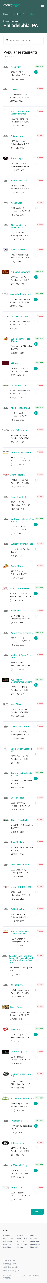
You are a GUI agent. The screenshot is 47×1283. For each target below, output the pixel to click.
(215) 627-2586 (17, 533)
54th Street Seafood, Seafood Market (20, 112)
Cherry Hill (7, 1244)
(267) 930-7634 (18, 1133)
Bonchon (15, 1029)
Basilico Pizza (17, 797)
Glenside (20, 1247)
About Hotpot (17, 158)
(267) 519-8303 (17, 854)
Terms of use (9, 1260)
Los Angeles (8, 1239)
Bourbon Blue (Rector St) (21, 1075)
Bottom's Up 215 (19, 1051)
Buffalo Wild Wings (19, 1165)
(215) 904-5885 (17, 375)
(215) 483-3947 (17, 215)
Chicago (33, 1236)
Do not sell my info (11, 1270)
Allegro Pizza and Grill (21, 408)
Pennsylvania (16, 14)
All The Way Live (18, 385)
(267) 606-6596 (17, 578)
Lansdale (33, 1239)
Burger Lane (16, 1187)
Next (37, 1211)
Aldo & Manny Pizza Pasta (20, 340)
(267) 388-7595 (17, 1155)
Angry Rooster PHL (20, 497)
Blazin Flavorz (17, 1007)
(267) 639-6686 (17, 1041)
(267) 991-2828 (17, 79)
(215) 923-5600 (17, 645)
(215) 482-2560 (17, 832)
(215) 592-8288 (17, 787)
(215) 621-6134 (17, 810)
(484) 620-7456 (17, 509)
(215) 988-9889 (16, 600)
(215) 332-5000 (17, 284)
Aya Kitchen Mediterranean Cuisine (21, 680)
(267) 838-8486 (17, 1019)
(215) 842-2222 (17, 328)
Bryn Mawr (7, 1247)
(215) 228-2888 (17, 738)
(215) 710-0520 (17, 946)
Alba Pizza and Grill (19, 316)
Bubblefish (16, 1120)
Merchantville (22, 1244)
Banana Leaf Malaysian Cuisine (22, 774)
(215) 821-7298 (17, 397)
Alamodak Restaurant (20, 294)
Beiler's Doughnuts (20, 864)
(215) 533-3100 (17, 899)
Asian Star (16, 610)
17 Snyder (16, 67)
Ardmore (20, 1241)
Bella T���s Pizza (21, 887)
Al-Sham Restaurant (20, 272)
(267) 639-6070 (17, 997)
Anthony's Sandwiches (22, 544)
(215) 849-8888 (17, 101)
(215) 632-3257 (17, 694)
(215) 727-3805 (17, 126)
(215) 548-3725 (17, 148)
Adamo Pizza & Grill (20, 180)
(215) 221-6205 (17, 1199)
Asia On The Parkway (20, 588)
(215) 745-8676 (17, 921)
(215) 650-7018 (17, 669)
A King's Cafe (17, 136)
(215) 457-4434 (17, 1110)
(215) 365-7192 (17, 1064)
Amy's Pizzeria (17, 474)
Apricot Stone (17, 566)
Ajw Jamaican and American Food (19, 226)
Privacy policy (9, 1264)
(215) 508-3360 (17, 1088)
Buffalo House (17, 1143)
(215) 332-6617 (17, 261)
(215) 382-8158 (17, 420)
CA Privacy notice (11, 1267)
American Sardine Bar (21, 452)
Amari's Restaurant (20, 430)
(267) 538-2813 (17, 487)
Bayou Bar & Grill (19, 820)
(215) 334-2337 (17, 464)
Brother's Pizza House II (22, 1098)
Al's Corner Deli (17, 249)
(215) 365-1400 (17, 716)
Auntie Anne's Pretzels (22, 633)
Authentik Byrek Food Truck (21, 656)
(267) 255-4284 (15, 974)
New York (7, 1236)
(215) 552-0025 (17, 1177)
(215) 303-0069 (17, 239)
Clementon (34, 1241)
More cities (34, 1247)
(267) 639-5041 (17, 763)
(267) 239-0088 (17, 306)
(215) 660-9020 (17, 353)
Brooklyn (20, 1236)
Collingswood (35, 1244)
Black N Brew (16, 985)
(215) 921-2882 (17, 192)
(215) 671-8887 (17, 623)
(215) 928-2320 (17, 170)
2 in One (14, 89)
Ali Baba (14, 363)
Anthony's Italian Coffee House (22, 520)
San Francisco (22, 1239)
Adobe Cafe (16, 203)
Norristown (7, 1241)
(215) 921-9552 (17, 442)
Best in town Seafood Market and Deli (21, 932)
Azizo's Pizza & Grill (20, 726)
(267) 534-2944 (17, 556)
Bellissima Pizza (19, 909)
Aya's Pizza (16, 704)
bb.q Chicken (17, 842)
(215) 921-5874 (17, 876)
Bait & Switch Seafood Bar (21, 750)
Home (5, 14)
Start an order (39, 73)
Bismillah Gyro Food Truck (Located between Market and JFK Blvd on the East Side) (20, 959)
